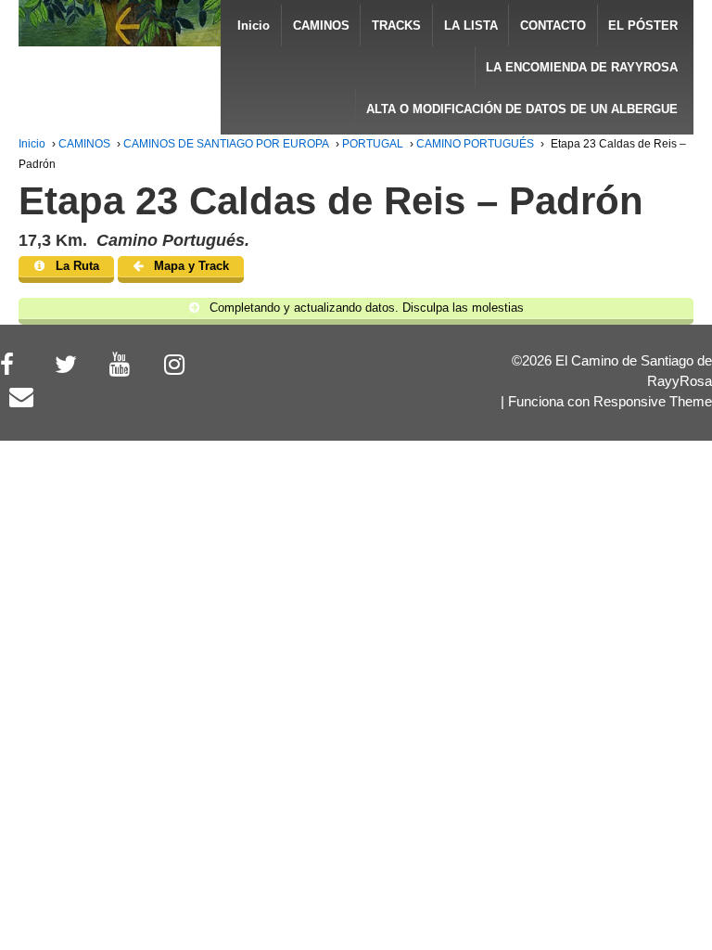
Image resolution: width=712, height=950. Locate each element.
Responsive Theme (652, 401)
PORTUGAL (372, 143)
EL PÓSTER (643, 25)
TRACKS (396, 25)
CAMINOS (321, 25)
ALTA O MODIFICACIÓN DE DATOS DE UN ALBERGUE (522, 109)
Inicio (253, 25)
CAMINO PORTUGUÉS (475, 143)
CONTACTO (553, 25)
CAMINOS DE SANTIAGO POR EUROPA (226, 143)
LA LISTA (471, 25)
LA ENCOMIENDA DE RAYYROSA (582, 67)
